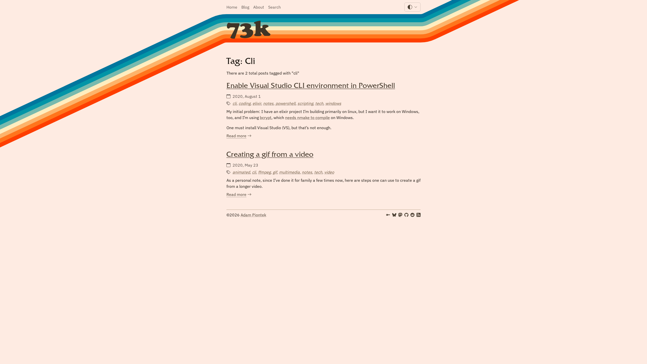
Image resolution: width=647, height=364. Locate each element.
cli (235, 103)
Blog (245, 7)
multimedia (289, 172)
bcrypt (265, 117)
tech (319, 103)
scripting (305, 103)
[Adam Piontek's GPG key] (388, 215)
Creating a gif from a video (269, 155)
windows (333, 103)
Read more (238, 136)
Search (274, 7)
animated (241, 172)
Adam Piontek (253, 214)
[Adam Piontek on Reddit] (412, 215)
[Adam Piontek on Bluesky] (394, 215)
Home (231, 7)
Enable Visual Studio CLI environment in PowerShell (310, 86)
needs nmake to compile (307, 117)
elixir (256, 103)
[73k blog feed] (419, 215)
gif (275, 172)
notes (268, 103)
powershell (285, 103)
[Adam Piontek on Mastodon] (400, 215)
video (329, 172)
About (258, 7)
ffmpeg (264, 172)
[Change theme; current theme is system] (412, 7)
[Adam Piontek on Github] (406, 215)
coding (244, 103)
